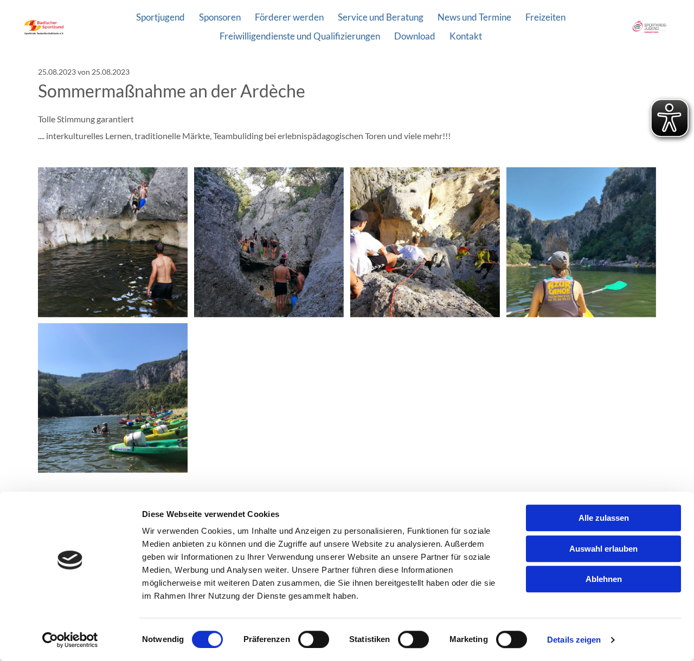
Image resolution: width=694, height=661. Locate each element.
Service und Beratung (380, 17)
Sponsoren (220, 17)
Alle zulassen (604, 517)
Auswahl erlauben (603, 548)
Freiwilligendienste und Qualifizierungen (300, 36)
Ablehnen (604, 579)
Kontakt (465, 36)
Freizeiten (545, 17)
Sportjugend (160, 17)
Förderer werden (289, 17)
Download (414, 36)
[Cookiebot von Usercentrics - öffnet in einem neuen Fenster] (70, 640)
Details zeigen (574, 639)
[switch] (313, 639)
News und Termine (474, 17)
